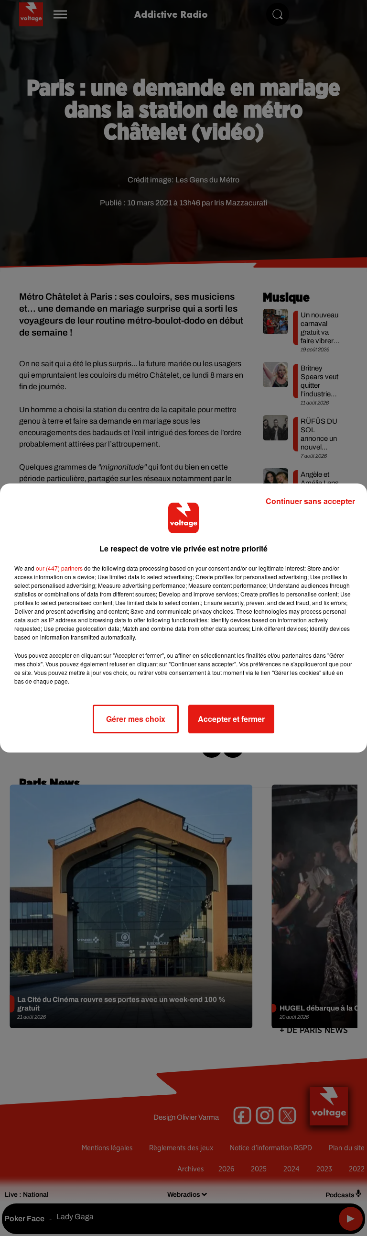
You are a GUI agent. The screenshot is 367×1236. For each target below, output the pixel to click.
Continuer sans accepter (310, 500)
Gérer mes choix (135, 718)
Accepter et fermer (231, 718)
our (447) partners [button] (59, 568)
